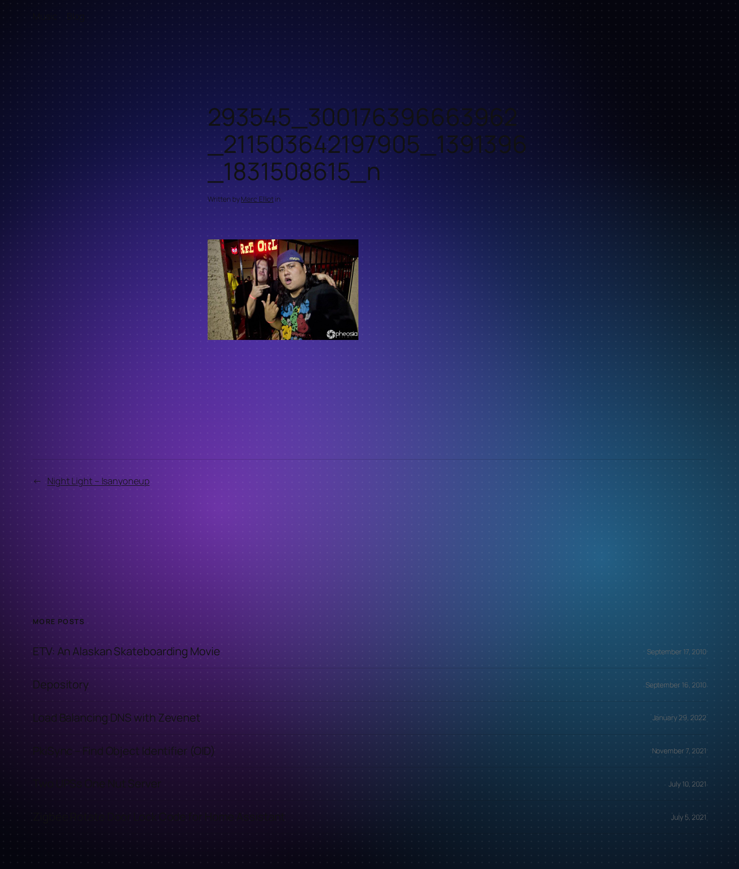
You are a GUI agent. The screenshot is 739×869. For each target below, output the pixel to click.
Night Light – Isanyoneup (98, 481)
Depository (61, 684)
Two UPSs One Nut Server (97, 783)
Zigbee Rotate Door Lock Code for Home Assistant (159, 817)
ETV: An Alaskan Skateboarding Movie (126, 651)
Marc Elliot (257, 199)
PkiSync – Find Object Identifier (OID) (124, 751)
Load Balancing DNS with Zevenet (117, 718)
